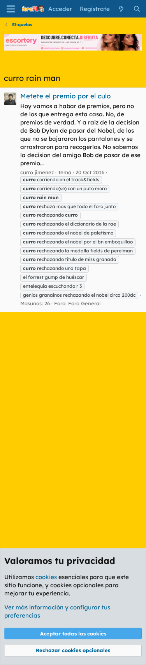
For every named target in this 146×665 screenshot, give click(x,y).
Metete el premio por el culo (65, 96)
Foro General (84, 303)
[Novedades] (121, 9)
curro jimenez (37, 172)
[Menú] (11, 9)
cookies (46, 577)
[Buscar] (136, 9)
